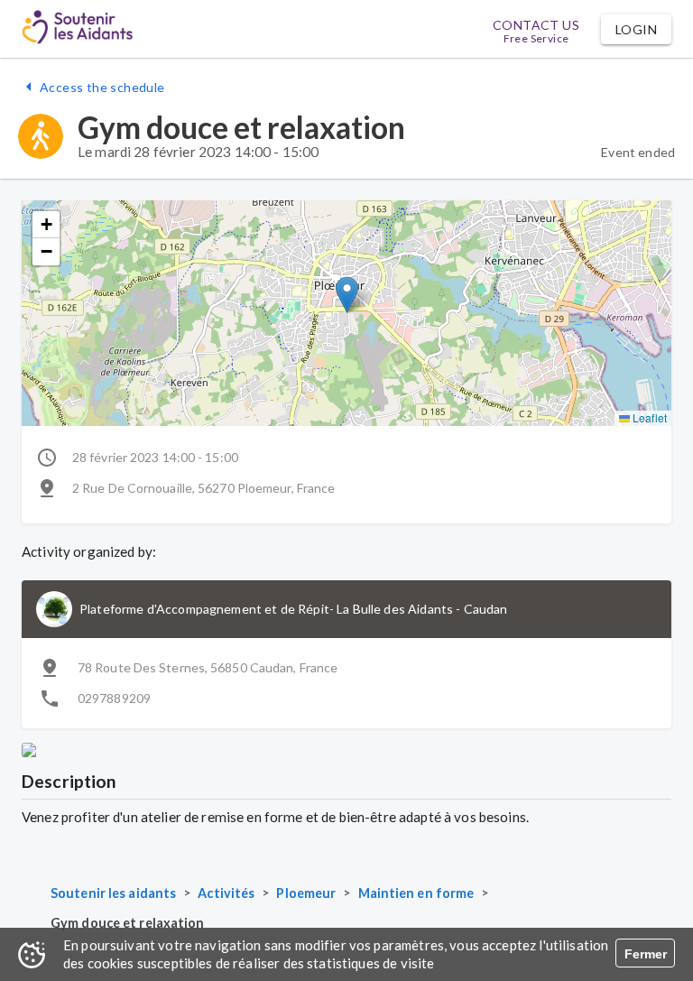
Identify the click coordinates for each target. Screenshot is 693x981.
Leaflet (648, 417)
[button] (636, 29)
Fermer (645, 954)
